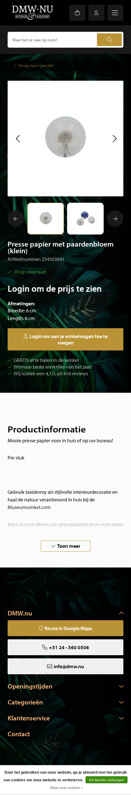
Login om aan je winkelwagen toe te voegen (68, 339)
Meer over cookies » (66, 787)
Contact (19, 734)
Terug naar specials (36, 65)
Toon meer (68, 546)
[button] (18, 138)
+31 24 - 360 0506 (69, 647)
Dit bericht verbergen (106, 780)
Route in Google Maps (68, 628)
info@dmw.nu (69, 666)
